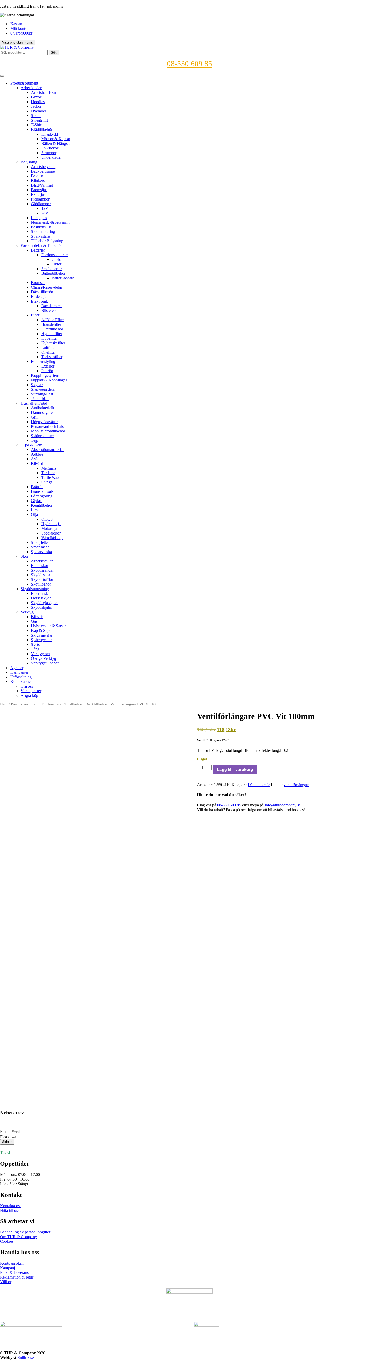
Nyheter (16, 667)
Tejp (34, 440)
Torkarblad (40, 398)
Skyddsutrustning (35, 589)
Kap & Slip (40, 630)
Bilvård (37, 463)
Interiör (47, 371)
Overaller (38, 111)
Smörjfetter (40, 542)
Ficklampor (40, 199)
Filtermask (39, 593)
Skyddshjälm (41, 607)
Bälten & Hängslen (56, 143)
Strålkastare (40, 236)
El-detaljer (39, 296)
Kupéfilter (49, 338)
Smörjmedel (41, 547)
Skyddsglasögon (44, 602)
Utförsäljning (21, 677)
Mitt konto (18, 28)
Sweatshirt (39, 120)
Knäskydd (49, 134)
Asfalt (36, 459)
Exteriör (47, 366)
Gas (34, 621)
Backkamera (51, 306)
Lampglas (39, 217)
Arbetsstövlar (42, 561)
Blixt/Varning (42, 185)
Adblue (37, 454)
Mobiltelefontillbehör (48, 431)
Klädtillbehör (41, 129)
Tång (35, 649)
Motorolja (49, 528)
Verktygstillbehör (45, 663)
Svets (35, 644)
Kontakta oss (20, 681)
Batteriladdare (63, 278)
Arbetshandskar (43, 92)
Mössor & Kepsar (55, 139)
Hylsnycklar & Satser (48, 626)
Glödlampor (41, 204)
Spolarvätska (41, 551)
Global (57, 259)
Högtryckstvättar (44, 422)
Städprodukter (42, 435)
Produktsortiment (24, 83)
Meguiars (48, 468)
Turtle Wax (50, 477)
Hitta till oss (9, 1210)
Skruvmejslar (41, 635)
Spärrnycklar (41, 640)
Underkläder (51, 157)
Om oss (27, 686)
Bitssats (37, 616)
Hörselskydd (41, 598)
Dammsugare (42, 412)
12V (44, 208)
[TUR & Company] (17, 47)
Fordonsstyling (43, 361)
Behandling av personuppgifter (25, 1232)
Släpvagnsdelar (43, 389)
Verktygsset (40, 654)
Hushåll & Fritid (34, 403)
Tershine (48, 473)
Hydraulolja (51, 524)
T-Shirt (36, 125)
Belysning (29, 162)
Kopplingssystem (45, 375)
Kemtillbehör (41, 505)
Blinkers (38, 180)
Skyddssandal (42, 570)
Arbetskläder (31, 88)
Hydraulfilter (51, 333)
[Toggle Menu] (2, 76)
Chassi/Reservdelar (46, 287)
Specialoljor (51, 533)
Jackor (36, 106)
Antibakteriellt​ (42, 408)
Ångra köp (29, 695)
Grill (34, 417)
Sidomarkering (43, 231)
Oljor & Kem (31, 445)
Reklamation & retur (16, 1277)
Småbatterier (51, 268)
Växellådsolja (52, 538)
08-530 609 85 (189, 63)
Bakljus (37, 176)
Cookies (6, 1241)
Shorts (36, 115)
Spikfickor (49, 148)
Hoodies (38, 101)
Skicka (7, 1142)
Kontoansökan (12, 1263)
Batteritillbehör (53, 273)
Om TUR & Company (18, 1236)
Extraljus (38, 194)
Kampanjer (19, 672)
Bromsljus (39, 190)
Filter (35, 315)
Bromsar (38, 282)
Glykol (36, 500)
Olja (34, 514)
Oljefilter (48, 352)
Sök (54, 52)
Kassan (16, 24)
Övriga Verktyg (43, 658)
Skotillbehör (41, 584)
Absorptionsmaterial (47, 449)
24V (44, 213)
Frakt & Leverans (14, 1272)
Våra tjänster (31, 691)
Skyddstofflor (42, 579)
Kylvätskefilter (53, 343)
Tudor (56, 264)
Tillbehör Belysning (47, 241)
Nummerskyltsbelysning (50, 222)
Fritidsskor (39, 565)
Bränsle (37, 487)
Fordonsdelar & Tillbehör (41, 245)
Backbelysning (43, 171)
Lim (34, 510)
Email (5, 1131)
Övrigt (46, 482)
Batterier (38, 250)
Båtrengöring (41, 496)
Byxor (36, 97)
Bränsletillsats (42, 491)
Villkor (5, 1282)
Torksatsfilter (51, 357)
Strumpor (48, 153)
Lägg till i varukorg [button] (21, 1088)
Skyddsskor (40, 575)
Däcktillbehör (42, 292)
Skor (24, 556)
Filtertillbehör (52, 329)
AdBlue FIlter (52, 320)
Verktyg (27, 612)
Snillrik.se (26, 1357)
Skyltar (37, 384)
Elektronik (39, 301)
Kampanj (7, 1268)
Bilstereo (48, 310)
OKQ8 (47, 519)
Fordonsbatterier (54, 255)
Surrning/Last (42, 394)
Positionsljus (41, 227)
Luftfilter (48, 347)
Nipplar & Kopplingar (49, 380)
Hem (4, 704)
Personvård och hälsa (48, 426)
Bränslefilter (51, 324)
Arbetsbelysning (44, 166)
